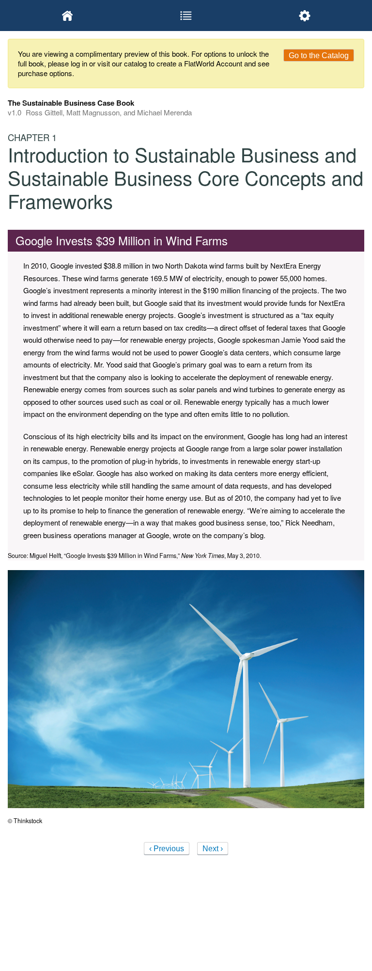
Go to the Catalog (319, 55)
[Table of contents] (185, 15)
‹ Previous (166, 848)
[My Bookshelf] (67, 15)
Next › (212, 848)
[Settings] (305, 15)
